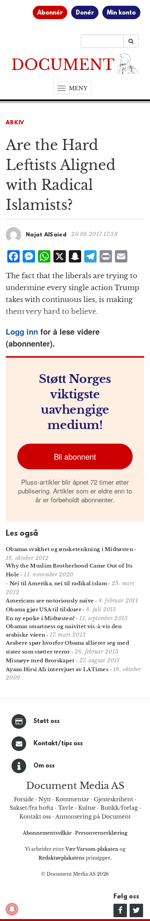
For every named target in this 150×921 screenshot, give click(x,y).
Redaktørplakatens (61, 858)
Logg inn (22, 331)
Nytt (44, 799)
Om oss (44, 766)
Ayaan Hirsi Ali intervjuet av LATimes (57, 669)
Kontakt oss (35, 816)
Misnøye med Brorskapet (40, 660)
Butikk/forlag (119, 807)
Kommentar (72, 799)
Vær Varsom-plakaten (91, 849)
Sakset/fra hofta (31, 807)
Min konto (121, 13)
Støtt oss (46, 721)
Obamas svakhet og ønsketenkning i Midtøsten (69, 549)
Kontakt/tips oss (58, 743)
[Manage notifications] (12, 909)
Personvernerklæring (101, 833)
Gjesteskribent (113, 799)
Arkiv (15, 123)
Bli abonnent (75, 456)
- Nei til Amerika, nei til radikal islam (56, 583)
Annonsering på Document (93, 816)
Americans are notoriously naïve (50, 600)
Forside (24, 799)
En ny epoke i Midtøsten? (40, 618)
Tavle (65, 807)
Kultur (87, 807)
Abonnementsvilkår (48, 833)
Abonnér (50, 13)
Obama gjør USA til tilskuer (43, 609)
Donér (85, 13)
